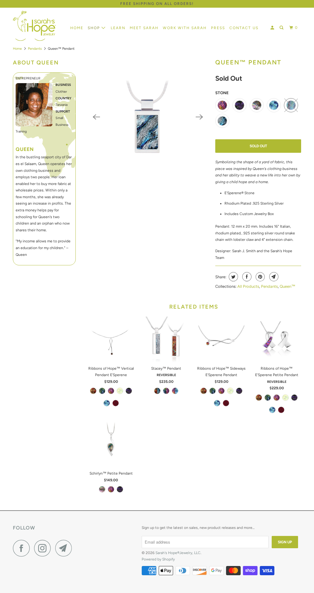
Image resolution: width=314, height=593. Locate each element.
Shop (94, 28)
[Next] (199, 117)
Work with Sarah (185, 28)
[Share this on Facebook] (246, 276)
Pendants (35, 49)
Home (76, 28)
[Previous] (96, 117)
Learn (118, 28)
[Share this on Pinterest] (259, 276)
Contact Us (243, 28)
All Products (248, 286)
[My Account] (273, 28)
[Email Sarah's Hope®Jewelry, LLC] (65, 548)
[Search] (282, 28)
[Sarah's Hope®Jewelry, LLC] (37, 23)
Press (218, 28)
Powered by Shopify (158, 559)
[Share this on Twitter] (232, 276)
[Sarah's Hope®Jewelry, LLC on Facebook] (23, 548)
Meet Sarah (144, 28)
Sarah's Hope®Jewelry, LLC (178, 553)
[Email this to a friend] (273, 276)
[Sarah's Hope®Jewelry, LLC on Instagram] (44, 548)
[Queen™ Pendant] (147, 117)
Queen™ (287, 286)
